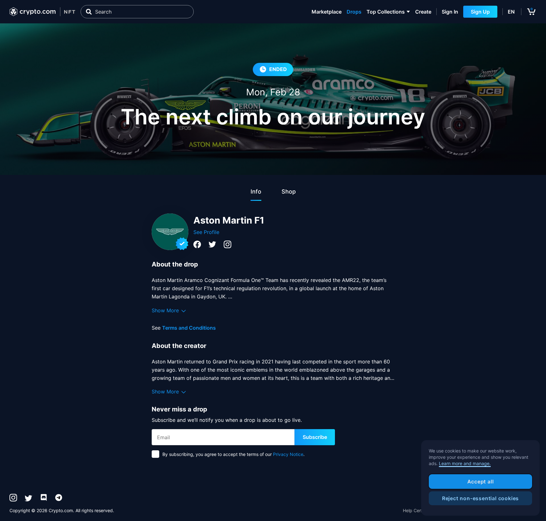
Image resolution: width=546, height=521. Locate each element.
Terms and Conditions (189, 328)
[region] (480, 478)
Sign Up (480, 12)
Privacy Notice (288, 454)
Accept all (480, 481)
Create (423, 12)
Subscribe (315, 437)
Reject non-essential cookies (480, 498)
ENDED (278, 69)
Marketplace (327, 12)
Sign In (450, 12)
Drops (354, 12)
